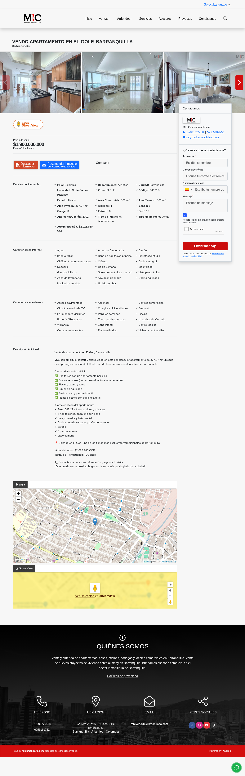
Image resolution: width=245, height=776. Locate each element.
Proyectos (185, 18)
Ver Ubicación (85, 596)
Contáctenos (207, 18)
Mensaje (188, 196)
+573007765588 (195, 132)
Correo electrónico (194, 169)
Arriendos (123, 18)
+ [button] (18, 493)
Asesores (165, 18)
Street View (30, 124)
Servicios (145, 18)
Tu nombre (189, 156)
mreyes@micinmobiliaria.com (202, 137)
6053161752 (217, 132)
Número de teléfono (194, 183)
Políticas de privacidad (122, 676)
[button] (84, 109)
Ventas (103, 18)
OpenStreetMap (168, 561)
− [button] (18, 499)
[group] (40, 82)
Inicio (88, 18)
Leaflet (147, 561)
